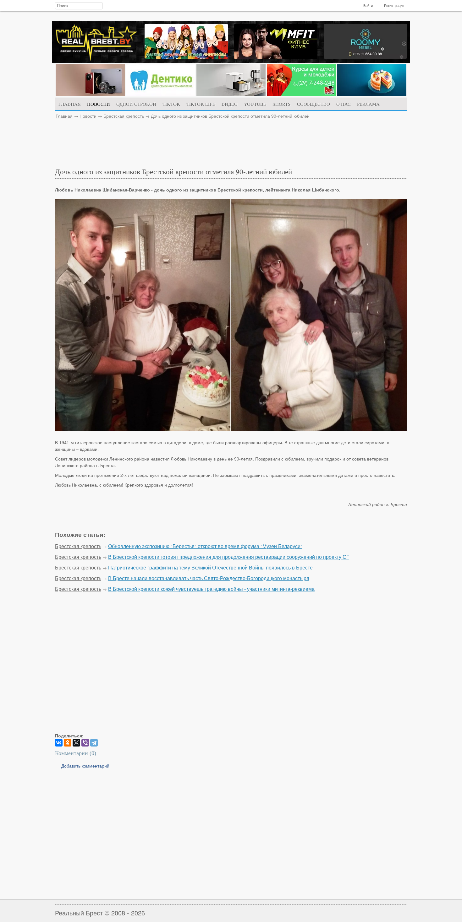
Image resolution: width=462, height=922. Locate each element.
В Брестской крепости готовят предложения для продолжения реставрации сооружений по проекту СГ (228, 556)
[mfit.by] (275, 57)
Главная (64, 116)
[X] (76, 743)
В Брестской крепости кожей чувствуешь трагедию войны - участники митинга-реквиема (211, 588)
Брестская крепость (123, 116)
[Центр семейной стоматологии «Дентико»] (160, 94)
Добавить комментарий (85, 766)
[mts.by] (90, 94)
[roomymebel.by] (365, 57)
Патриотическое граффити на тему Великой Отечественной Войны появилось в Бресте (210, 567)
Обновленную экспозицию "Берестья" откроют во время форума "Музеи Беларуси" (205, 546)
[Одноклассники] (67, 743)
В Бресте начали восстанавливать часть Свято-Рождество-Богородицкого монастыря (208, 578)
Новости (88, 116)
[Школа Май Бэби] (301, 94)
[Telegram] (94, 743)
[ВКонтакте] (59, 743)
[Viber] (85, 743)
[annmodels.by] (186, 57)
